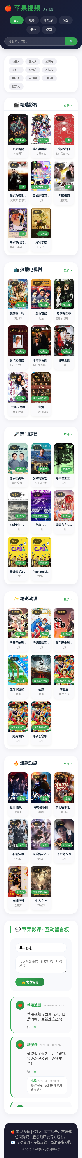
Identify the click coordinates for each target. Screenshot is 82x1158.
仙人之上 (41, 900)
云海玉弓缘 (18, 407)
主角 (41, 407)
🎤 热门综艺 (26, 434)
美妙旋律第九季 (42, 195)
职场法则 (18, 854)
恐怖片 (33, 69)
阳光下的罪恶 (18, 242)
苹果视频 (27, 8)
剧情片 (49, 69)
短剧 (49, 30)
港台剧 (33, 78)
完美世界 (18, 736)
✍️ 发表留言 (29, 982)
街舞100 (41, 524)
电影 (32, 20)
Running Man (41, 571)
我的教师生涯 (18, 195)
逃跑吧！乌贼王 (20, 313)
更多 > (68, 105)
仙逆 (41, 689)
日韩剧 (49, 78)
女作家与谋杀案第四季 (24, 360)
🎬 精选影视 (26, 105)
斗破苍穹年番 (41, 736)
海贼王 (64, 689)
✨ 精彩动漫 (26, 598)
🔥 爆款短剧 (26, 763)
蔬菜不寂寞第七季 (21, 689)
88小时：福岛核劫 (21, 524)
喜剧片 (33, 61)
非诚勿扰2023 (19, 571)
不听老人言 (64, 854)
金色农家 (41, 313)
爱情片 (49, 61)
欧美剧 (16, 86)
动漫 (33, 30)
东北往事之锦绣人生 (68, 807)
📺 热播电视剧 (28, 269)
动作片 (16, 61)
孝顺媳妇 (64, 195)
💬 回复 (31, 1027)
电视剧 (48, 20)
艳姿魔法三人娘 (42, 642)
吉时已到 (18, 900)
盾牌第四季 (64, 313)
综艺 (66, 20)
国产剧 (16, 78)
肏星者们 (64, 149)
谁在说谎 (64, 360)
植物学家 (41, 242)
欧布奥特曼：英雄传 (45, 149)
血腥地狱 (18, 149)
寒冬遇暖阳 (41, 807)
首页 (17, 20)
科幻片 (16, 69)
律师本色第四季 (42, 360)
